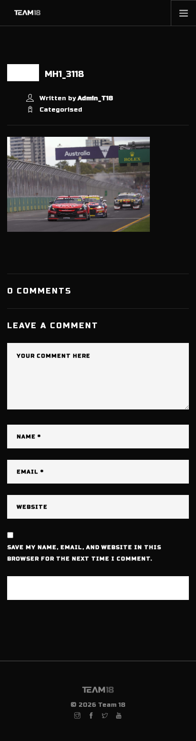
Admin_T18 (95, 98)
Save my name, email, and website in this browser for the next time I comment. (84, 553)
